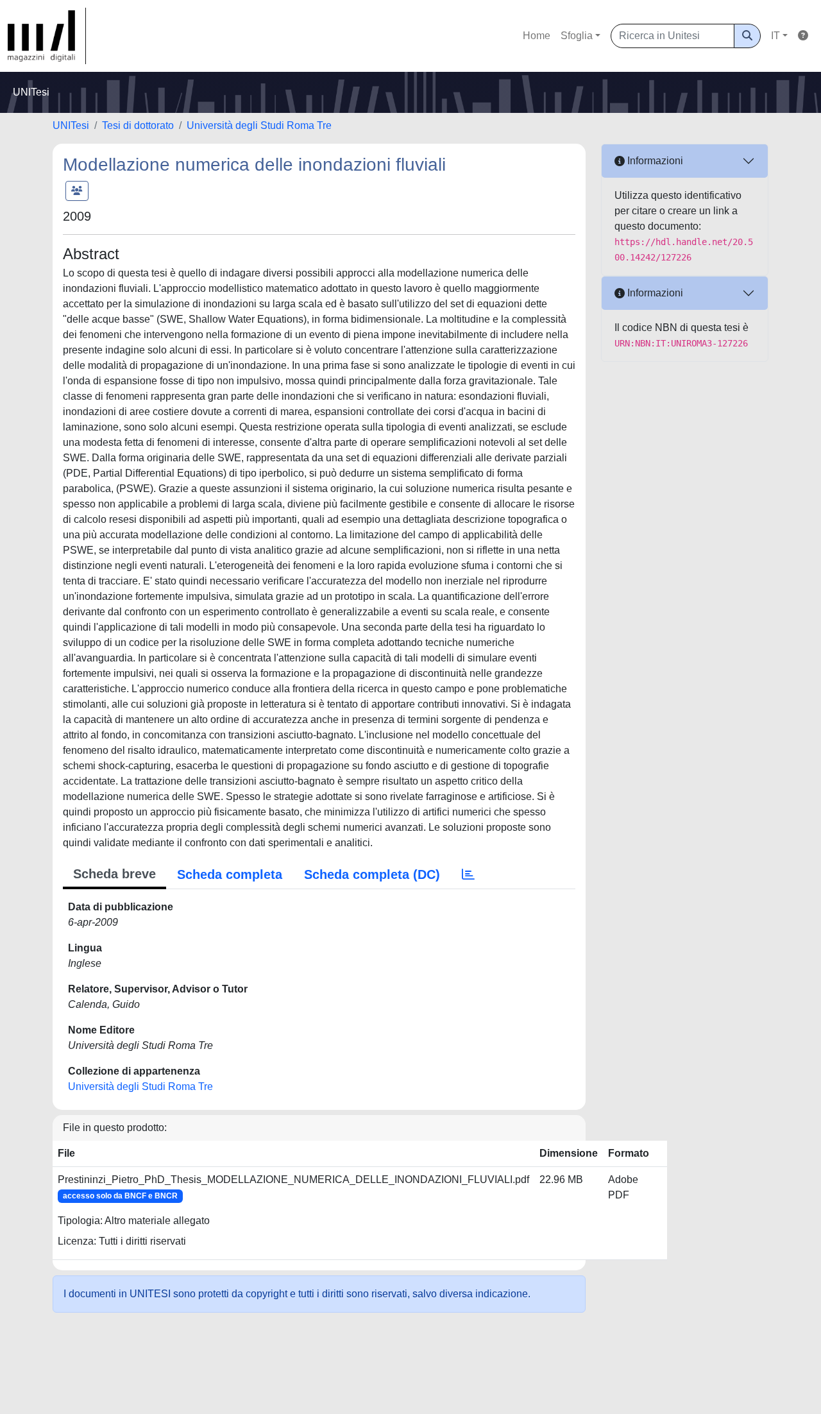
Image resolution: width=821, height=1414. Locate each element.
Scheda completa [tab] (229, 874)
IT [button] (775, 35)
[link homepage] (47, 36)
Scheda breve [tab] (114, 874)
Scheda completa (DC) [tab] (372, 874)
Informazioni (654, 160)
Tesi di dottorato (138, 125)
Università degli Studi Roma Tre (259, 125)
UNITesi (71, 125)
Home (536, 35)
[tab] (468, 874)
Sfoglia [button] (577, 35)
